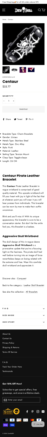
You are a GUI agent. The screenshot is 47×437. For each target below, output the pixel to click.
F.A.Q (5, 308)
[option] (23, 44)
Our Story (9, 322)
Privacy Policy (8, 343)
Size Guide (8, 315)
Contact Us (7, 338)
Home (4, 19)
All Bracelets (32, 291)
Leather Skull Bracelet (34, 285)
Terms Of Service (10, 352)
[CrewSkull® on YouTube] (43, 411)
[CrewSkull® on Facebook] (27, 411)
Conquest (21, 278)
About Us (6, 334)
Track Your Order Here (12, 366)
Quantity (8, 96)
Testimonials (8, 371)
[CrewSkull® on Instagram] (37, 411)
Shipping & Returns (11, 347)
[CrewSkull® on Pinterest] (32, 411)
